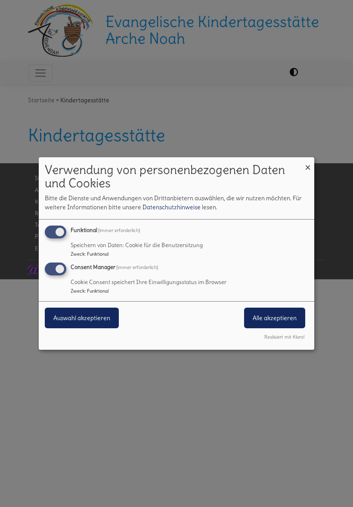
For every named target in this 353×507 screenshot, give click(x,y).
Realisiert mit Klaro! (284, 337)
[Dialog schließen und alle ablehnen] (307, 162)
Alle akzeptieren (275, 318)
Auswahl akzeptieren (81, 318)
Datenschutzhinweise (171, 207)
